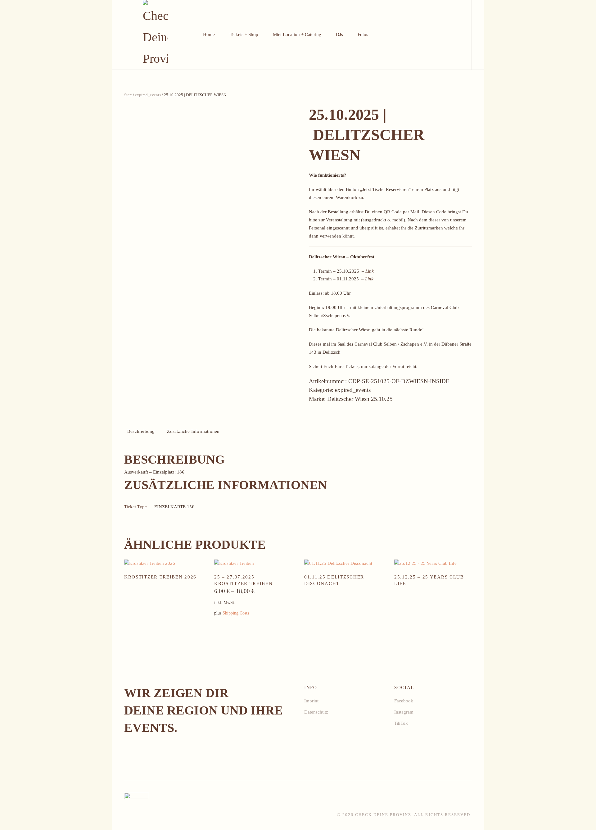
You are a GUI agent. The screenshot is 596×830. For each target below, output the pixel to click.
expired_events (148, 95)
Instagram (403, 712)
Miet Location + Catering (297, 34)
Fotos (363, 34)
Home (209, 34)
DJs (339, 34)
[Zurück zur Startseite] (155, 35)
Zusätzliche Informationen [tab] (193, 431)
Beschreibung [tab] (141, 431)
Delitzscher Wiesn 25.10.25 (360, 399)
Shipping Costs (236, 613)
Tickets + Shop (244, 34)
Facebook (403, 700)
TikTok (401, 723)
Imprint (311, 700)
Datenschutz (316, 712)
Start (128, 95)
